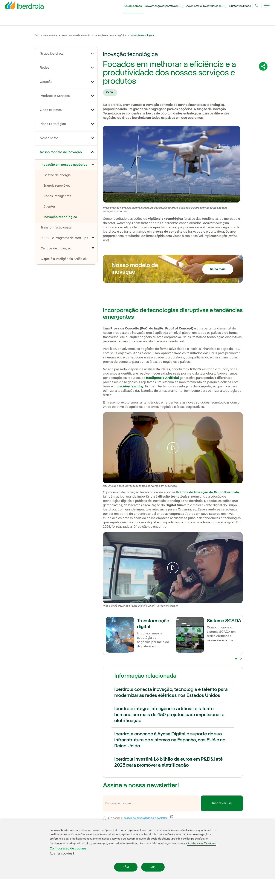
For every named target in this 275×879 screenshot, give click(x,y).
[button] (92, 53)
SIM (153, 867)
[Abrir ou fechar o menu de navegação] (267, 7)
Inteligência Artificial (162, 378)
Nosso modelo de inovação (76, 35)
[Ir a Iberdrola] (19, 7)
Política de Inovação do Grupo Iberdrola (207, 492)
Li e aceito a (162, 817)
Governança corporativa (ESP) (164, 6)
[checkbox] (104, 818)
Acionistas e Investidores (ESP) (206, 6)
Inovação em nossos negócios (110, 35)
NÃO (126, 867)
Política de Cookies (201, 843)
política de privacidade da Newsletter (148, 817)
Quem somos (133, 6)
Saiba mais (218, 269)
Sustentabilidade (240, 6)
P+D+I (110, 92)
